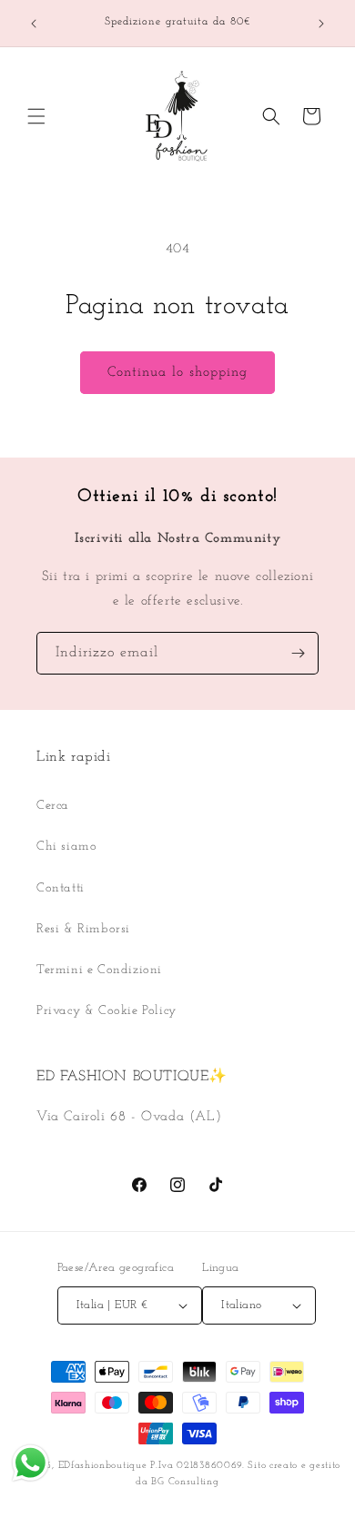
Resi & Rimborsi (83, 929)
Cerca (52, 806)
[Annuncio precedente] (34, 24)
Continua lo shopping (177, 372)
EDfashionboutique (102, 1466)
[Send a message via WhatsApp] (30, 1463)
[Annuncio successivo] (321, 24)
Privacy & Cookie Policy (106, 1011)
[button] (36, 116)
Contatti (60, 888)
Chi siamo (66, 846)
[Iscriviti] (298, 653)
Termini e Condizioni (99, 970)
